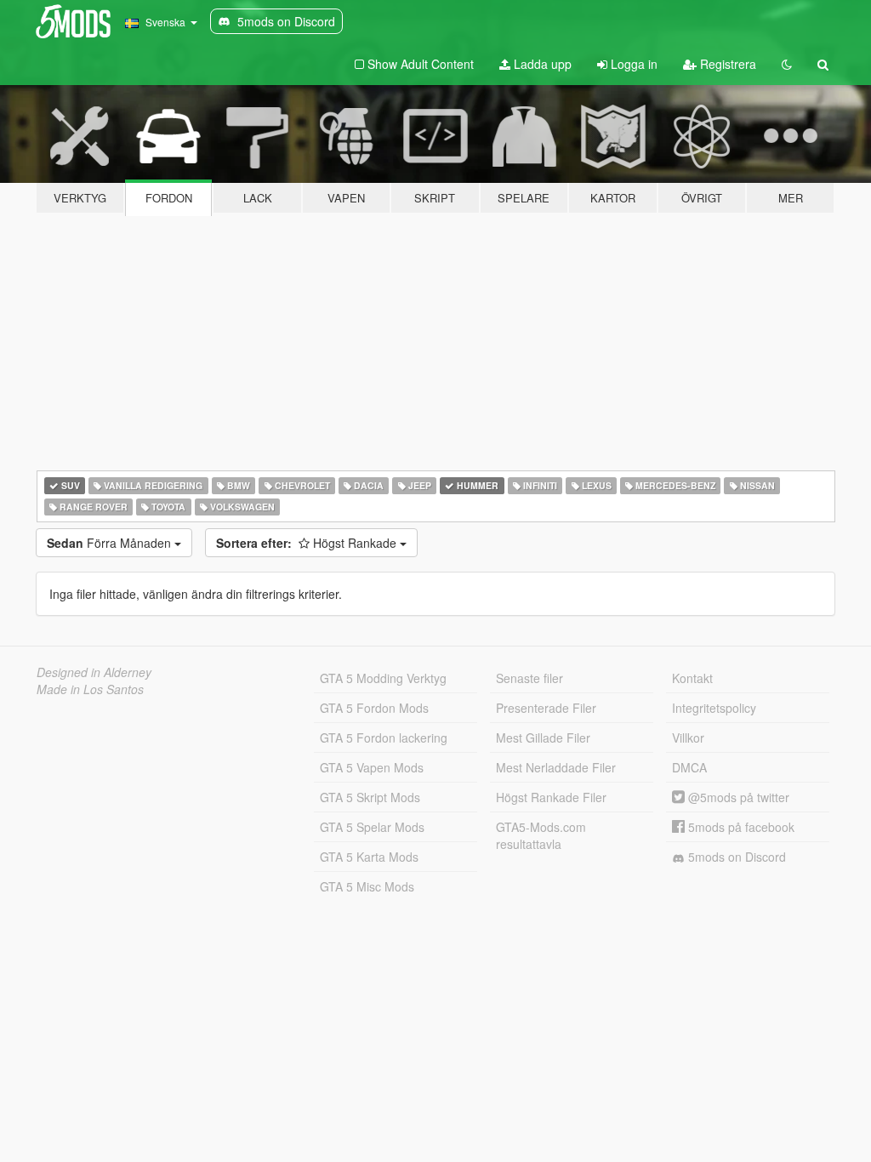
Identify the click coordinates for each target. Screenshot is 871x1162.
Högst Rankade (308, 542)
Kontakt (692, 677)
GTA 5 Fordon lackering (383, 737)
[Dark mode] (787, 64)
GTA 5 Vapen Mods (372, 767)
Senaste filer (529, 677)
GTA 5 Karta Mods (369, 856)
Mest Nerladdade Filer (556, 767)
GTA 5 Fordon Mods (374, 707)
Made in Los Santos (90, 689)
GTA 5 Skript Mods (370, 797)
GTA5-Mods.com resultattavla (541, 835)
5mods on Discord (735, 856)
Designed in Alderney (94, 672)
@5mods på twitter (737, 797)
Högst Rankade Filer (551, 797)
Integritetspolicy (714, 707)
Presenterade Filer (546, 707)
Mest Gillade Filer (543, 737)
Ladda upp (541, 63)
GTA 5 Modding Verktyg (383, 677)
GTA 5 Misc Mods (367, 886)
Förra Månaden (110, 542)
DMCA (689, 767)
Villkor (688, 737)
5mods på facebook (739, 826)
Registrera (726, 63)
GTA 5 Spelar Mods (372, 826)
